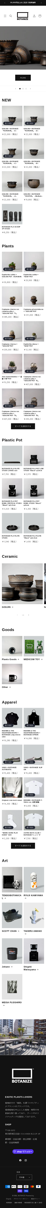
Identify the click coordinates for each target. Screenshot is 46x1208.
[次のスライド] (30, 89)
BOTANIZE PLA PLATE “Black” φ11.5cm (32, 537)
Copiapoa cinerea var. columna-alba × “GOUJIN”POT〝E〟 (32, 379)
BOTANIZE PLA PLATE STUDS (11, 537)
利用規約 (9, 1202)
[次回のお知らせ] (41, 3)
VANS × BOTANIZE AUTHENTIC (9, 768)
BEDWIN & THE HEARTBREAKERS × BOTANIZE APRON (32, 733)
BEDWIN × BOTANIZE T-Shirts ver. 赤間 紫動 (33, 801)
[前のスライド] (15, 89)
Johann (6, 967)
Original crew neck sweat (12, 800)
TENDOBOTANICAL (11, 896)
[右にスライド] (28, 615)
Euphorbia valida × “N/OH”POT (31, 276)
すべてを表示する (23, 426)
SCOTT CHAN (9, 931)
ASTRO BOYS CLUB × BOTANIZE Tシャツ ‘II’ (32, 834)
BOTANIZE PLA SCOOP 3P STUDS (11, 228)
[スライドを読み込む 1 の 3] (19, 88)
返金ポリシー (35, 1199)
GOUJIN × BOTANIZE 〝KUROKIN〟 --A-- (10, 195)
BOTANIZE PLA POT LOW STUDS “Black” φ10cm (34, 470)
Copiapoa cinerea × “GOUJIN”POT (9, 345)
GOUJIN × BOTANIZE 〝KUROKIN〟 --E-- (10, 130)
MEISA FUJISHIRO (12, 1002)
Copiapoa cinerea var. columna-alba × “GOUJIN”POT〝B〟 (32, 413)
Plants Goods (9, 659)
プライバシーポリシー (21, 1199)
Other (5, 687)
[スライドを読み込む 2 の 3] (23, 88)
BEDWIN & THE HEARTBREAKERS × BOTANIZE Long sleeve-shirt (11, 734)
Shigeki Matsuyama (30, 968)
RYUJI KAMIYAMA (33, 895)
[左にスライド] (17, 615)
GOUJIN (6, 607)
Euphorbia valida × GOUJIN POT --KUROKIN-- (12, 277)
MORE (23, 77)
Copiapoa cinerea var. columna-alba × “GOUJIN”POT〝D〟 (10, 413)
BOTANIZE (21, 1195)
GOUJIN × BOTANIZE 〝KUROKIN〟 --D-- (32, 130)
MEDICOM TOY (32, 659)
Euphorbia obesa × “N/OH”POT (31, 345)
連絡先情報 (18, 1202)
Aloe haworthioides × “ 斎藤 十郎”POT (12, 378)
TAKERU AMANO (33, 931)
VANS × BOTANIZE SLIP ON (33, 768)
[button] (5, 16)
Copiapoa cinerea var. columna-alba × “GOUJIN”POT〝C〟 (10, 311)
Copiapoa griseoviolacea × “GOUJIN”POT (33, 310)
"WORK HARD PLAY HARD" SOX (10, 834)
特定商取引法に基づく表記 (33, 1202)
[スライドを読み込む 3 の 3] (26, 88)
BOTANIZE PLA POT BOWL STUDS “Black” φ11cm (32, 503)
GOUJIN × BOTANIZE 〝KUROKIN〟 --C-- (10, 162)
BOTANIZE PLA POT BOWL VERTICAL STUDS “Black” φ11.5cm (12, 503)
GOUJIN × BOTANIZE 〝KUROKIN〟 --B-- (32, 162)
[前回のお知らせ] (5, 3)
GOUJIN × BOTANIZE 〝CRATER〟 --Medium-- (33, 195)
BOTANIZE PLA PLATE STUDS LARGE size (11, 470)
